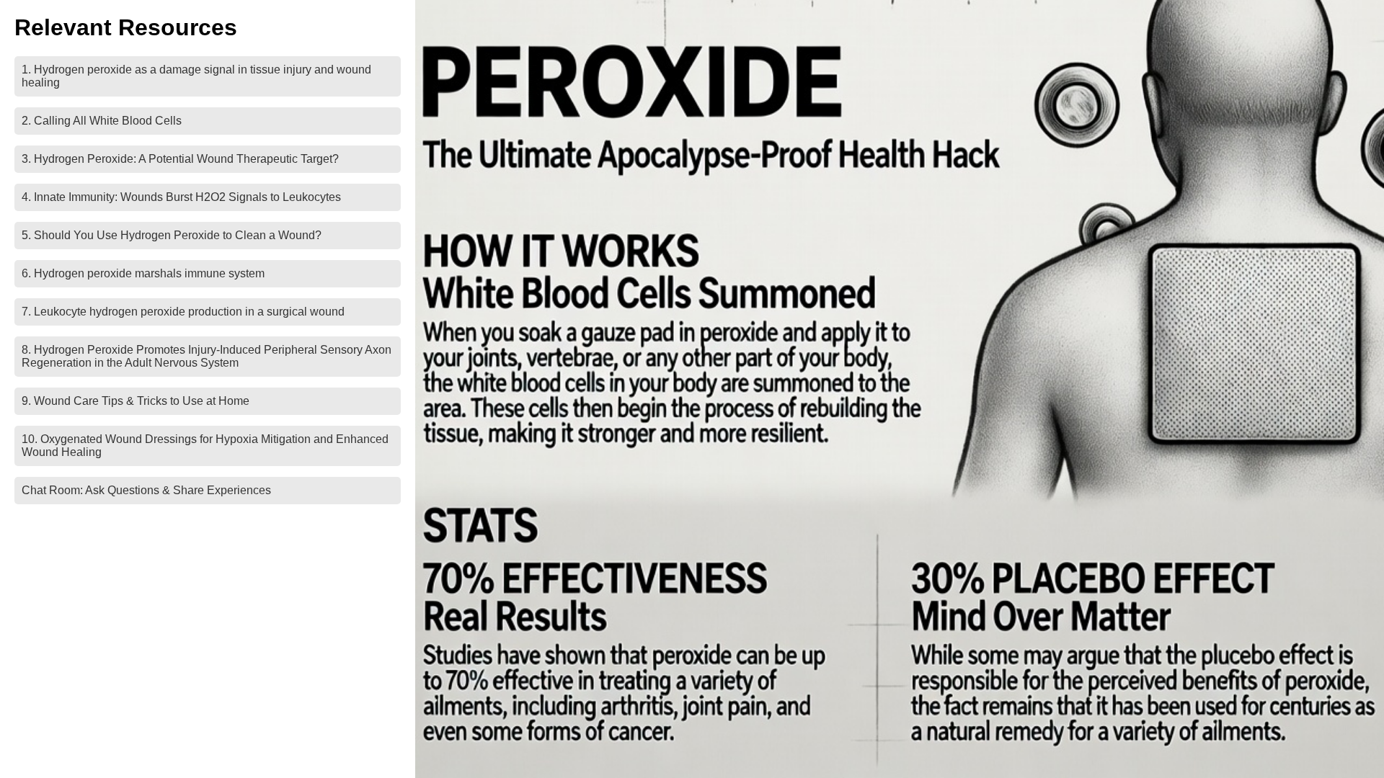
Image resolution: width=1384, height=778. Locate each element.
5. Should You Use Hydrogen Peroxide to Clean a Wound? (171, 235)
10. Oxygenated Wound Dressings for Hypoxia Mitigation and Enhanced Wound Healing (205, 445)
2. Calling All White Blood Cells (102, 121)
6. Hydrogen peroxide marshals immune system (143, 273)
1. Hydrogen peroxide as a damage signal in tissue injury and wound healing (196, 76)
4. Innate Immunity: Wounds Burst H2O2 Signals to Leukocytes (181, 197)
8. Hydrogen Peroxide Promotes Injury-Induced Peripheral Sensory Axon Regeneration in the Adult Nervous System (206, 356)
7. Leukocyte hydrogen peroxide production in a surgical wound (183, 311)
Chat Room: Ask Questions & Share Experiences (146, 490)
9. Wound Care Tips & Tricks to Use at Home (135, 401)
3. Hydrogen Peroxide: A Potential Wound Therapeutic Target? (180, 159)
